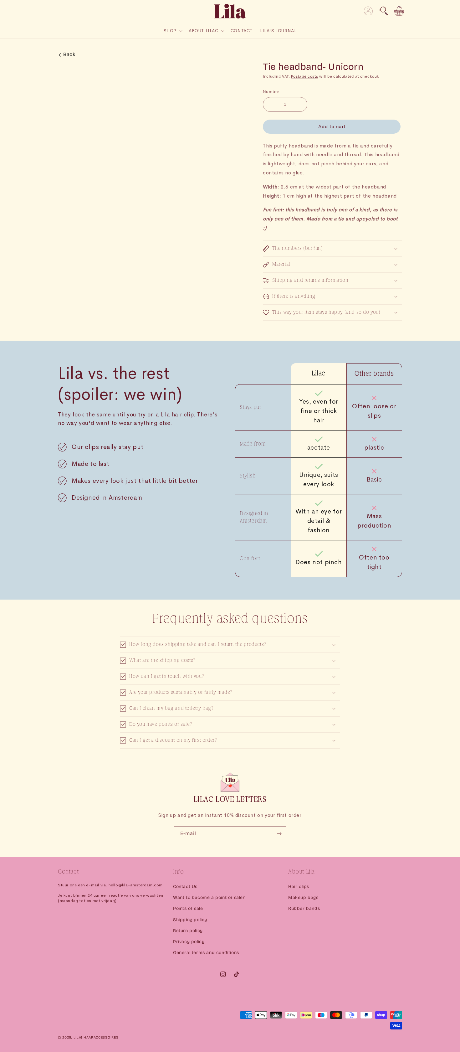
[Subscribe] (279, 833)
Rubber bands (304, 908)
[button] (384, 11)
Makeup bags (303, 897)
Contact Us (185, 886)
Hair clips (298, 886)
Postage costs (304, 76)
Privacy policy (188, 941)
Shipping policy (190, 919)
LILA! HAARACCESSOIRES (96, 1037)
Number (271, 91)
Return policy (188, 930)
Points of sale (188, 908)
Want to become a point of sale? (209, 897)
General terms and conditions (206, 952)
